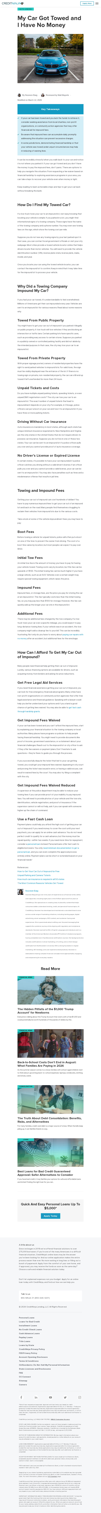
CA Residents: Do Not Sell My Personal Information (44, 1365)
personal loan (34, 844)
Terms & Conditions (29, 1361)
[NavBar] (97, 3)
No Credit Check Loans (30, 1329)
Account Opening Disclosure (33, 1357)
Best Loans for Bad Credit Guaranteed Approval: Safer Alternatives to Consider (45, 1173)
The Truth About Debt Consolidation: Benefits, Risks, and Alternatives (49, 1120)
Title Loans (24, 1341)
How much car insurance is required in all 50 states (40, 879)
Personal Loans (26, 1318)
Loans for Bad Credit (29, 1322)
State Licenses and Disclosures (35, 1369)
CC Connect (25, 1377)
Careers (23, 1385)
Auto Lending (25, 9)
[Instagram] (79, 1397)
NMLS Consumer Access (60, 1419)
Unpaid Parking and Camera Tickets (34, 875)
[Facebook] (21, 1397)
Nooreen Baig (31, 891)
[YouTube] (50, 1397)
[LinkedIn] (36, 1397)
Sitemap (23, 1381)
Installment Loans (28, 1326)
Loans (25, 1139)
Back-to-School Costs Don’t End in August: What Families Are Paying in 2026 (46, 1064)
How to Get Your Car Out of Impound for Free (38, 871)
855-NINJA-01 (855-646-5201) (35, 1298)
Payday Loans (26, 1337)
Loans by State (26, 1345)
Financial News (25, 977)
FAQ (21, 1373)
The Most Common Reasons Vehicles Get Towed (40, 883)
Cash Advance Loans (29, 1333)
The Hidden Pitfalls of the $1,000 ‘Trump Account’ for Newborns (45, 1010)
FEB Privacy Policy (28, 1353)
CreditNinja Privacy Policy (32, 1349)
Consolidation (25, 1086)
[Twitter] (65, 1397)
